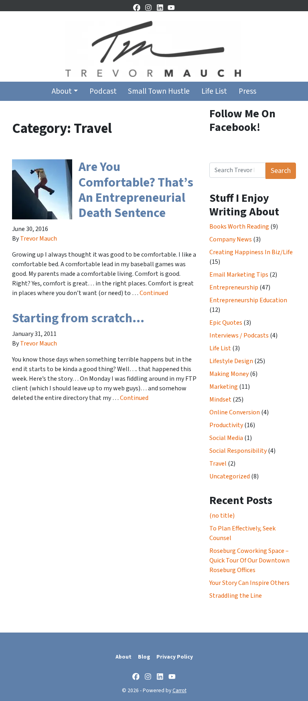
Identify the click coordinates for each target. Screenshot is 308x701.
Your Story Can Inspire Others (249, 582)
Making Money (229, 374)
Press (247, 91)
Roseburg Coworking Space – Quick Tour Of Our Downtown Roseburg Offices (249, 560)
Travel (218, 463)
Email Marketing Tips (238, 274)
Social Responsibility (238, 450)
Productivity (226, 425)
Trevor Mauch (38, 238)
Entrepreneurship (233, 287)
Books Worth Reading (239, 226)
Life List (214, 91)
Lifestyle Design (231, 361)
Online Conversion (234, 412)
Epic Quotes (225, 322)
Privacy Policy (174, 657)
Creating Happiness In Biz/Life (251, 252)
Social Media (226, 438)
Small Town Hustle (159, 91)
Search (281, 171)
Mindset (220, 399)
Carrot (179, 690)
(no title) (222, 515)
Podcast (103, 91)
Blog (144, 657)
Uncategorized (229, 476)
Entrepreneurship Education (248, 300)
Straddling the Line (235, 595)
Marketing (223, 386)
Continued (154, 293)
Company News (230, 239)
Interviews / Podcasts (239, 335)
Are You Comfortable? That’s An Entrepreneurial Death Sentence (136, 190)
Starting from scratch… (78, 318)
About (62, 91)
